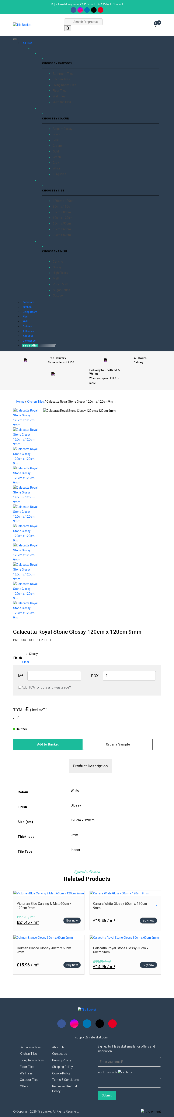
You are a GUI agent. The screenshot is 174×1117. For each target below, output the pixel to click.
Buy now (72, 920)
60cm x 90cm (62, 223)
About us (28, 335)
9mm (74, 835)
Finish (17, 658)
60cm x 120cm (63, 217)
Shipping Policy (62, 1066)
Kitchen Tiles (61, 79)
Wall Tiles (59, 96)
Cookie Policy (61, 1073)
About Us (58, 1047)
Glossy (57, 267)
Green (57, 157)
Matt (56, 278)
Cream (57, 145)
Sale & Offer (30, 345)
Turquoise (59, 174)
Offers (24, 1086)
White (56, 168)
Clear (25, 662)
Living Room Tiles (64, 85)
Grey (56, 162)
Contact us (29, 340)
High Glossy (60, 272)
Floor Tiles (59, 90)
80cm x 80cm (62, 212)
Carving (58, 261)
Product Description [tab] (90, 766)
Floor (25, 316)
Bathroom (28, 302)
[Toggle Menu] (15, 39)
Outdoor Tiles (62, 102)
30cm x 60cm (62, 235)
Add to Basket (48, 744)
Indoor (75, 850)
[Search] (67, 28)
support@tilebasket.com (91, 1037)
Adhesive (28, 331)
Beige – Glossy (62, 128)
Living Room (30, 311)
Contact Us (59, 1053)
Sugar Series (61, 290)
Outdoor (58, 295)
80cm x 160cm (63, 206)
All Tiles (27, 43)
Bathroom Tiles (63, 73)
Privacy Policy (61, 1060)
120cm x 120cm (63, 200)
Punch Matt (60, 284)
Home (20, 401)
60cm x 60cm (62, 229)
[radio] (33, 653)
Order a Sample (118, 744)
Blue (56, 140)
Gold (56, 151)
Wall (25, 321)
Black (56, 134)
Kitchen (27, 307)
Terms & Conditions (65, 1079)
